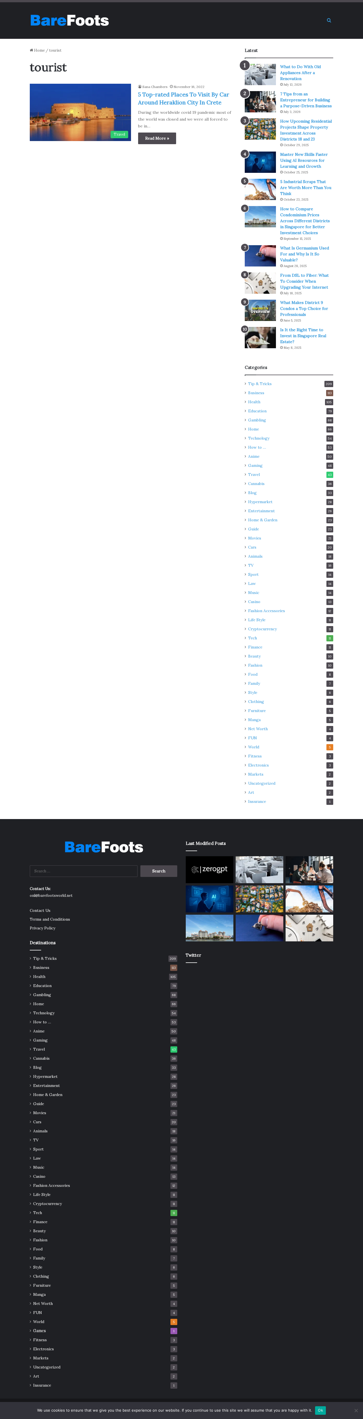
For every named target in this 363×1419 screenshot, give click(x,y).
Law (252, 583)
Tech (252, 638)
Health (254, 401)
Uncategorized (261, 783)
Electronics (258, 765)
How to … (257, 447)
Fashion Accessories (266, 610)
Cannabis (256, 483)
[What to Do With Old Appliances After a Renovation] (260, 74)
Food (253, 674)
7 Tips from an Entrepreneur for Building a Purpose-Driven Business (306, 99)
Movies (254, 538)
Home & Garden (262, 519)
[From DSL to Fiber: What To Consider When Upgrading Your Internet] (260, 283)
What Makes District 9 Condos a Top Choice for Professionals (304, 308)
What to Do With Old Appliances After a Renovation (300, 72)
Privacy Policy (42, 928)
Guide (253, 529)
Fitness (255, 756)
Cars (252, 547)
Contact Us (40, 910)
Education (257, 410)
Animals (255, 556)
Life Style (256, 619)
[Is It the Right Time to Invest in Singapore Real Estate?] (260, 337)
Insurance (257, 801)
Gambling (257, 420)
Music (253, 592)
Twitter (193, 955)
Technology (258, 438)
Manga (254, 719)
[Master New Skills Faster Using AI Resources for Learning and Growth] (260, 162)
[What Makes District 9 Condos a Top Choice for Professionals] (260, 310)
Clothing (256, 701)
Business (256, 392)
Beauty (254, 656)
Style (252, 692)
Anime (253, 456)
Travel (254, 474)
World (253, 747)
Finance (255, 647)
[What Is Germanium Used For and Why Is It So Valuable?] (260, 255)
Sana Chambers (155, 87)
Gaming (255, 465)
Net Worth (258, 728)
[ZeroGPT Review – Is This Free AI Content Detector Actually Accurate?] (209, 869)
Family (254, 683)
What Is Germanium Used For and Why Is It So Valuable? (304, 254)
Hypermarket (260, 501)
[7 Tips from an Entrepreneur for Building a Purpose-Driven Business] (260, 101)
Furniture (257, 710)
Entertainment (261, 510)
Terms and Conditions (50, 919)
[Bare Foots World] (69, 20)
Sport (253, 574)
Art (251, 792)
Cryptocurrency (262, 628)
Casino (254, 601)
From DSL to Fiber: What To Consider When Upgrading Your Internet (304, 281)
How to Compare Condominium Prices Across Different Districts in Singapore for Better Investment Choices (305, 220)
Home (39, 50)
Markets (255, 774)
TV (251, 565)
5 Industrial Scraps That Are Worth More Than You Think (305, 187)
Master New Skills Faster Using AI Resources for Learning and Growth (304, 160)
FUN (252, 737)
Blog (252, 492)
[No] (356, 1410)
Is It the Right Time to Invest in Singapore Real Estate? (303, 335)
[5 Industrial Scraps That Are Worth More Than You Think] (260, 189)
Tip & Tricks (260, 383)
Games (39, 1330)
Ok (320, 1410)
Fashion (255, 665)
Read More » (157, 138)
